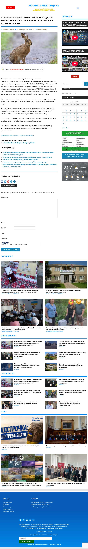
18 (70, 117)
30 (63, 123)
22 (85, 117)
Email (3, 228)
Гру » (67, 128)
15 (85, 114)
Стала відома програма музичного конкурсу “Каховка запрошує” (25, 162)
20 (78, 117)
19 (74, 117)
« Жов (63, 128)
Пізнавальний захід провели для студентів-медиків (20, 159)
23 (63, 120)
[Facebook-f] (20, 520)
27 (78, 120)
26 (74, 120)
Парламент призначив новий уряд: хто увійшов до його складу (66, 446)
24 (67, 120)
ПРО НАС (75, 76)
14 (81, 114)
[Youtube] (27, 520)
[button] (78, 8)
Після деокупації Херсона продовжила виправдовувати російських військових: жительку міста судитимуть (27, 365)
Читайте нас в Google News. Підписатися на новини (74, 156)
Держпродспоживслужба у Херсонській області (17, 135)
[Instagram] (23, 520)
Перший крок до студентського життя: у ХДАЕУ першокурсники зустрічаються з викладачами (27, 354)
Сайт (2, 233)
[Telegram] (30, 520)
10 (67, 114)
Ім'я (2, 222)
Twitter (32, 143)
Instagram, (19, 143)
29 (85, 120)
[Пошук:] (73, 84)
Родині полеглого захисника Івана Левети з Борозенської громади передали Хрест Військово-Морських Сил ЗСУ (28, 343)
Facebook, (4, 143)
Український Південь (44, 5)
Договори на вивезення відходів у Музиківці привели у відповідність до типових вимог (71, 365)
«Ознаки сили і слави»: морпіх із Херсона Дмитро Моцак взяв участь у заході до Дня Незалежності (27, 392)
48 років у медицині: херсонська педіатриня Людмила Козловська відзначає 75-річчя (69, 403)
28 (81, 120)
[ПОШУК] (86, 84)
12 (74, 114)
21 (81, 117)
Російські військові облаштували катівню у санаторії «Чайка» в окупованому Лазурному (72, 354)
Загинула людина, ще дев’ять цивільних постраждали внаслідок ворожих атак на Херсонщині (72, 343)
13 (77, 114)
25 (70, 120)
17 (67, 117)
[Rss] (33, 520)
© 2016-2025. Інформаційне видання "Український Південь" (44, 544)
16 (63, 117)
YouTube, (11, 143)
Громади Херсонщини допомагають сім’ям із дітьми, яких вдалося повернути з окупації (72, 392)
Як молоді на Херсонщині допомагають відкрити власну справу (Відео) (27, 157)
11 (70, 114)
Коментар (5, 197)
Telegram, (26, 143)
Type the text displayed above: (18, 244)
